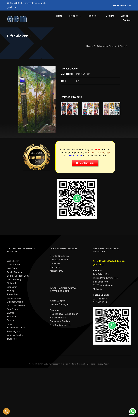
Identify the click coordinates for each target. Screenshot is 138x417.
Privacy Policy (103, 364)
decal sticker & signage (99, 152)
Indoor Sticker (109, 46)
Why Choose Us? (122, 5)
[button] (63, 109)
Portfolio (97, 46)
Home (89, 46)
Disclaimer (91, 364)
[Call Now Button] (6, 411)
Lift (77, 81)
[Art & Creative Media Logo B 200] (17, 16)
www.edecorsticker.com (58, 364)
